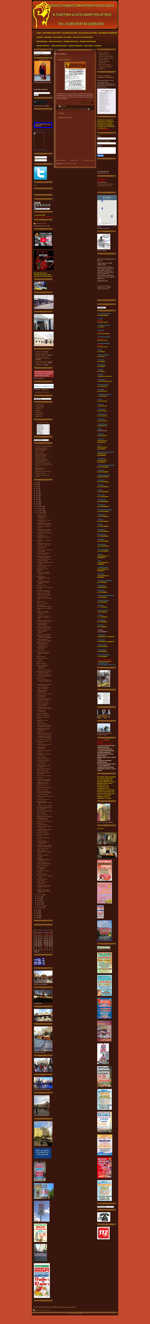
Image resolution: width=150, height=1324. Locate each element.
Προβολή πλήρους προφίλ (42, 226)
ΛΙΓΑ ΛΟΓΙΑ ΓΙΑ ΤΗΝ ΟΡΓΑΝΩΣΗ (83, 37)
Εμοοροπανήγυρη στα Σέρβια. (44, 805)
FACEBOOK (97, 45)
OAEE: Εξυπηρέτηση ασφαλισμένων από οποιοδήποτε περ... (42, 644)
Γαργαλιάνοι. (40, 777)
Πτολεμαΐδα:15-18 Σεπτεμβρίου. (41, 868)
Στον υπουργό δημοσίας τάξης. (44, 810)
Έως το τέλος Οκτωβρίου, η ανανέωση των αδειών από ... (44, 681)
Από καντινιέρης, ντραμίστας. (44, 739)
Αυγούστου (40, 894)
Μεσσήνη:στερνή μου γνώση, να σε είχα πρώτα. (44, 745)
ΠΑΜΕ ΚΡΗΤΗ (39, 352)
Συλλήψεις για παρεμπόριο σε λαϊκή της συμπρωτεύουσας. (44, 846)
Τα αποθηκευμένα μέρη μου (107, 226)
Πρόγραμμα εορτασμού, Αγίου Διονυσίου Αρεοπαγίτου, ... (44, 675)
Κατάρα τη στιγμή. (41, 757)
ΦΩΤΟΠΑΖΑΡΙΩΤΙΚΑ (43, 45)
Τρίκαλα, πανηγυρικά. (42, 814)
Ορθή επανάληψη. (65, 59)
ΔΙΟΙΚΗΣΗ (40, 37)
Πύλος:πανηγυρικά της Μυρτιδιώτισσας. (42, 691)
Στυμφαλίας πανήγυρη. (42, 865)
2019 (37, 495)
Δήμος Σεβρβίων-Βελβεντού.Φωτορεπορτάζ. (44, 606)
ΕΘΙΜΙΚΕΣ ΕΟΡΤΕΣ (104, 54)
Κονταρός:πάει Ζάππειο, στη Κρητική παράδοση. (44, 560)
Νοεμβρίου (39, 508)
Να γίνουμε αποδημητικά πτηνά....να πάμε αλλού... (44, 591)
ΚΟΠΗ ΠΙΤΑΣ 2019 (103, 52)
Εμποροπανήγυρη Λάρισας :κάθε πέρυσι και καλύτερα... (43, 631)
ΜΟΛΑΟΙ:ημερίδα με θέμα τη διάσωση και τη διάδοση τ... (44, 524)
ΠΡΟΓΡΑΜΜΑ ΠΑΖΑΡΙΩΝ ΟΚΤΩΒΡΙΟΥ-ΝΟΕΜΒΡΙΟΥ (44, 637)
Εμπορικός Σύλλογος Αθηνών (42, 463)
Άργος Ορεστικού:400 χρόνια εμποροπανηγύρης (44, 685)
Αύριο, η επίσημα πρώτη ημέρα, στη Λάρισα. (43, 688)
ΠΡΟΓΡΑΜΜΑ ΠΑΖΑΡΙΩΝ (69, 33)
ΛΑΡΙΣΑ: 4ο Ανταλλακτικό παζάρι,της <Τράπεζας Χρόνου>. (43, 573)
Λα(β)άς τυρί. (40, 661)
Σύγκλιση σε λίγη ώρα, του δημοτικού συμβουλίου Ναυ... (43, 653)
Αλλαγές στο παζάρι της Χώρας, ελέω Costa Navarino (43, 613)
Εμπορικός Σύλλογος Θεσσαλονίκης (40, 469)
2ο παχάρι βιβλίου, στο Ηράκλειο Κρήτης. (42, 624)
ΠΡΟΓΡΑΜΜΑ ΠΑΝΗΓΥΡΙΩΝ (51, 33)
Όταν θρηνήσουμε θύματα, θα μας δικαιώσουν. (44, 808)
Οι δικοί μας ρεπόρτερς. (43, 794)
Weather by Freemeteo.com (39, 927)
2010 (37, 915)
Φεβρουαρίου (40, 906)
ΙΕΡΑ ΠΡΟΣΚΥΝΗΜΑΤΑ (105, 64)
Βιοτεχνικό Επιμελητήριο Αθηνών (43, 446)
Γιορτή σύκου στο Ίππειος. (43, 799)
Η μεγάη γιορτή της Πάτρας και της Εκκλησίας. (44, 550)
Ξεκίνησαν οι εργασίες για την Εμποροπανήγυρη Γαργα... (44, 621)
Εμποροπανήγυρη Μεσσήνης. (44, 821)
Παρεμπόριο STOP (40, 473)
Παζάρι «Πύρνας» (41, 656)
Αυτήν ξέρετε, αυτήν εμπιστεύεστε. (42, 547)
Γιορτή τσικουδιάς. (41, 763)
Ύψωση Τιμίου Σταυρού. (43, 848)
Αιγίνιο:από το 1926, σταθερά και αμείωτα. (44, 827)
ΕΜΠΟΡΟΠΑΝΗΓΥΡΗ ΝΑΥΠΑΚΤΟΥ (42, 648)
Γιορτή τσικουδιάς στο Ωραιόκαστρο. (42, 879)
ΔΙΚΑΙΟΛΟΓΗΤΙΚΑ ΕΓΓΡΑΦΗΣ (88, 33)
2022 (37, 490)
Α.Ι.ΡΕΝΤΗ (38, 408)
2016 (37, 501)
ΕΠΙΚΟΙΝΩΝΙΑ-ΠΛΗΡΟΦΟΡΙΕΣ (107, 33)
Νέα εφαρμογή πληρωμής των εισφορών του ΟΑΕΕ (44, 699)
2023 (37, 488)
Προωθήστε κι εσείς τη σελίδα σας (41, 150)
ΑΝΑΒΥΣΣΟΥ (38, 416)
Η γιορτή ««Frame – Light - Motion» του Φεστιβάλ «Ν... (44, 780)
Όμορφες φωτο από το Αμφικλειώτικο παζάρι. (43, 783)
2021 (37, 492)
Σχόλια (38, 160)
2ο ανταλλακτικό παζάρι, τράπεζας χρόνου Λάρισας (44, 792)
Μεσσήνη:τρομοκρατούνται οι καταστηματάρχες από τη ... (44, 627)
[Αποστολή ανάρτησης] (88, 109)
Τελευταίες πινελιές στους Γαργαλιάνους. (43, 520)
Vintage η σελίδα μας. (42, 789)
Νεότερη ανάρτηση (60, 160)
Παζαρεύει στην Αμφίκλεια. (43, 715)
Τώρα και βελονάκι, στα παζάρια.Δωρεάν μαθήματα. (44, 707)
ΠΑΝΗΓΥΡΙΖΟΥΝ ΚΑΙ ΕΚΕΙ (106, 56)
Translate (46, 55)
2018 (37, 497)
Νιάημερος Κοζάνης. (42, 785)
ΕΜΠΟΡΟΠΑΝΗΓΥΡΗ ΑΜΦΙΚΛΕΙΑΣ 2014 (42, 819)
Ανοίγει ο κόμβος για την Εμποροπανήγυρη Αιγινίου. (44, 863)
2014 (37, 505)
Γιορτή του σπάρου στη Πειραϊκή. (42, 721)
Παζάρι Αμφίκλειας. (41, 812)
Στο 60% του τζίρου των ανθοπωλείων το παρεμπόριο (43, 667)
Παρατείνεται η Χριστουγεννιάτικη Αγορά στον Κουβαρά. (43, 362)
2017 (37, 499)
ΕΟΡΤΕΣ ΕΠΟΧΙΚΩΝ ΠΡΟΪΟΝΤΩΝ (104, 62)
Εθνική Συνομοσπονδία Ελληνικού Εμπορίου (41, 455)
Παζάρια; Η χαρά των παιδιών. (44, 693)
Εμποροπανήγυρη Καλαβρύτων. (41, 748)
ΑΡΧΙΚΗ (39, 33)
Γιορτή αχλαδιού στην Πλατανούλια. (42, 883)
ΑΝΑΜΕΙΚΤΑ (102, 68)
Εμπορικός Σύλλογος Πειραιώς (43, 471)
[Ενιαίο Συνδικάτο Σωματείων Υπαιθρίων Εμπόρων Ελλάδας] (39, 149)
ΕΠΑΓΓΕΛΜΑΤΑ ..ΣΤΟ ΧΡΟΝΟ (62, 37)
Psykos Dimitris (79, 1313)
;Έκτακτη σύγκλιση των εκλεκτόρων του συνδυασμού (42, 357)
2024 (37, 486)
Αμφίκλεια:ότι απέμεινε (42, 702)
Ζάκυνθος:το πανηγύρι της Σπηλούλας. (43, 754)
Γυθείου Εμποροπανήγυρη (43, 768)
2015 (37, 503)
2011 (37, 913)
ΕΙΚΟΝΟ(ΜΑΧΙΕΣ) (42, 41)
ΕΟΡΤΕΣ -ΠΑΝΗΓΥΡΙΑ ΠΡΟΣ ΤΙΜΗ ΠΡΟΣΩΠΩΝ (106, 59)
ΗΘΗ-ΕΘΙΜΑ (48, 37)
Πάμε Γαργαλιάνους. (42, 585)
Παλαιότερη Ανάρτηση (88, 160)
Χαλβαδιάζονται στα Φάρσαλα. (44, 816)
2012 (37, 912)
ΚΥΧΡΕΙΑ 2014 (40, 650)
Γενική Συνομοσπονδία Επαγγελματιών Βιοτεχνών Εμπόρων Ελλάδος (42, 449)
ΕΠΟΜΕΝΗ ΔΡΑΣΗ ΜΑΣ (71, 41)
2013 (37, 910)
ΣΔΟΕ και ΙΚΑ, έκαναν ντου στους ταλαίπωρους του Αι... (44, 733)
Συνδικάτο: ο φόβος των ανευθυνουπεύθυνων (41, 354)
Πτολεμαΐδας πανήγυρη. (43, 832)
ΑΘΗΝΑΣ (37, 410)
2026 (37, 482)
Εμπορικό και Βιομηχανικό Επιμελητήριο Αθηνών (42, 460)
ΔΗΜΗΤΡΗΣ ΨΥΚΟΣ (41, 223)
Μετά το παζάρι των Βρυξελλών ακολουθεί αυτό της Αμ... (44, 852)
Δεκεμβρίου (40, 506)
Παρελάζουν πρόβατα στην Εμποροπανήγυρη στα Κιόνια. (43, 887)
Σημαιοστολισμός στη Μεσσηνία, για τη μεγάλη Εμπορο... (44, 537)
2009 (37, 917)
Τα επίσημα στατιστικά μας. (44, 669)
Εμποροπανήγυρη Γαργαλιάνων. (41, 696)
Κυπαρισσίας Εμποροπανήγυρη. (42, 824)
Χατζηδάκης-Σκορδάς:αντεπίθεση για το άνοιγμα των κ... (44, 859)
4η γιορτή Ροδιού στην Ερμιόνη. (42, 569)
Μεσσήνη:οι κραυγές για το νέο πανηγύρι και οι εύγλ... (45, 672)
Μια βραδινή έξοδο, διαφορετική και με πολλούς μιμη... (44, 803)
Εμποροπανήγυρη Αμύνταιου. (44, 634)
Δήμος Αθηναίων (39, 452)
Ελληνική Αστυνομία (40, 457)
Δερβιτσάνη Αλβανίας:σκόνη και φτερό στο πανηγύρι (44, 726)
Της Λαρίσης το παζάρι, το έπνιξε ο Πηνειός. (43, 553)
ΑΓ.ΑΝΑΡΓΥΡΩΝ (39, 405)
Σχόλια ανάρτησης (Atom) (69, 163)
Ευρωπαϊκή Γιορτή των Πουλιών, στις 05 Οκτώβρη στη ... (44, 598)
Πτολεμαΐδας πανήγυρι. (43, 770)
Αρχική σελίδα (74, 160)
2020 (37, 494)
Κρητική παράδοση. (42, 663)
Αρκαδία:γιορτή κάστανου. (43, 758)
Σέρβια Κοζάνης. (41, 678)
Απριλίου (39, 902)
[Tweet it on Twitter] (62, 106)
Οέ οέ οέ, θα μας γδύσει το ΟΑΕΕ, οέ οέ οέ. (43, 761)
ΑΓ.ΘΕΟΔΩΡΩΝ (39, 407)
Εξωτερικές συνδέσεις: (43, 422)
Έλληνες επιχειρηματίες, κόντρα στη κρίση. (43, 704)
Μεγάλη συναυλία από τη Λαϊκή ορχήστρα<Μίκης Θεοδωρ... (43, 891)
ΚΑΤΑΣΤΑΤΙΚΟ (88, 45)
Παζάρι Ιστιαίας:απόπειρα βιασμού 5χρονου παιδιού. (44, 594)
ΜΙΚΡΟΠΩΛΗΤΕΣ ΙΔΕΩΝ (59, 45)
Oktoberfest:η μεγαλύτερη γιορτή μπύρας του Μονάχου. (43, 730)
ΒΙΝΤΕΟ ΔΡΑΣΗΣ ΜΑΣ (55, 41)
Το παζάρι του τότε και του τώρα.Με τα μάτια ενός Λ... (44, 544)
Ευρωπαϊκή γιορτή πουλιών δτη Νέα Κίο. (44, 766)
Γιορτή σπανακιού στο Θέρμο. (44, 775)
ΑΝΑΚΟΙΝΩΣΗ (39, 364)
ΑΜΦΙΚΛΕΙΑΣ (38, 414)
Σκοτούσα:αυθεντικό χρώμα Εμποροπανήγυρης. (44, 830)
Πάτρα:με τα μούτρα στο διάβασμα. (43, 855)
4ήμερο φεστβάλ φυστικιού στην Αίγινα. (43, 773)
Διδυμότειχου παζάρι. (42, 874)
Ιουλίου (39, 896)
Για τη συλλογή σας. (42, 513)
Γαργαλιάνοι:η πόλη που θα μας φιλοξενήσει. (44, 566)
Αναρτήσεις (39, 157)
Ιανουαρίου (40, 907)
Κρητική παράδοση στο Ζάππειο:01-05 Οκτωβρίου (44, 640)
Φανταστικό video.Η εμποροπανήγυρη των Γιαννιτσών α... (43, 842)
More (36, 185)
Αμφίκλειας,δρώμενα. (42, 723)
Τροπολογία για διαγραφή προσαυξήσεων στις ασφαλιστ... (43, 582)
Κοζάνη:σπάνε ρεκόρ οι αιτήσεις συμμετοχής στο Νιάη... (43, 617)
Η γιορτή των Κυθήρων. (43, 603)
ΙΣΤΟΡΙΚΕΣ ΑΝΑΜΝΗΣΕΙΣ (105, 66)
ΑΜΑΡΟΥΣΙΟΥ (39, 412)
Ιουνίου (39, 898)
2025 (37, 484)
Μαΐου (38, 900)
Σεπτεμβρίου (40, 512)
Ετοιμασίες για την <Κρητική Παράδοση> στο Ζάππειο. (44, 530)
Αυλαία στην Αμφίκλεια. (43, 713)
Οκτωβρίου (40, 510)
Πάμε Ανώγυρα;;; (41, 601)
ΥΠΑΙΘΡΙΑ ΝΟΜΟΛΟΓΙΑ (75, 45)
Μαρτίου (39, 904)
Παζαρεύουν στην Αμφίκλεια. (44, 787)
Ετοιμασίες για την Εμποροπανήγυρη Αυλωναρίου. (42, 517)
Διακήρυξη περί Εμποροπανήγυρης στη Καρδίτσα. (43, 578)
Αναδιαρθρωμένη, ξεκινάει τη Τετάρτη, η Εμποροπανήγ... (44, 736)
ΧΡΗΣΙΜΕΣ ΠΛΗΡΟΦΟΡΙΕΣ (87, 41)
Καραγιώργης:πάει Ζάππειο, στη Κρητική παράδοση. (44, 557)
